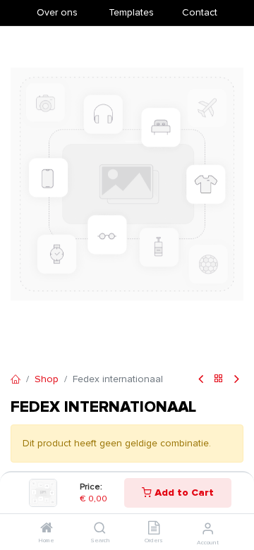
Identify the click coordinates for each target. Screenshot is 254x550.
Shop (47, 379)
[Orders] (153, 529)
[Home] (46, 529)
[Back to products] (218, 379)
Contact (199, 12)
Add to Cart (183, 493)
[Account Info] (207, 528)
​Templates (131, 12)
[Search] (100, 529)
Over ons (57, 12)
